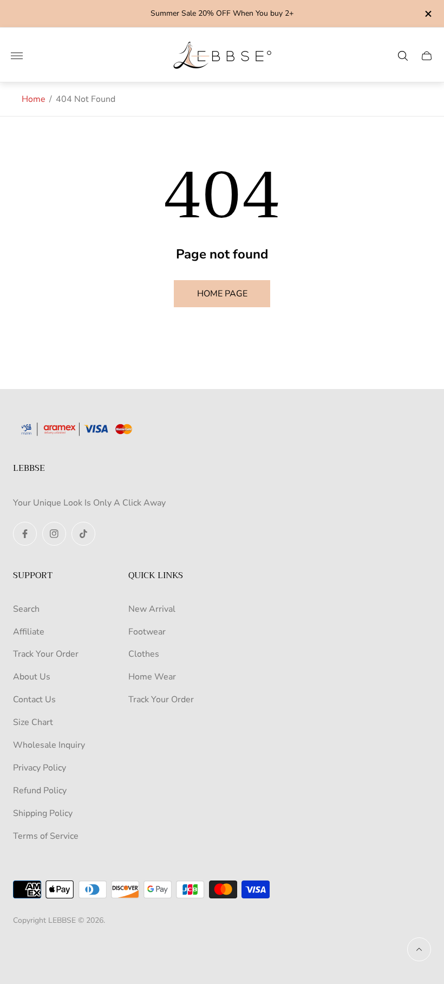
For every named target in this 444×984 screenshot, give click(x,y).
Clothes (143, 654)
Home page (222, 294)
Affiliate (28, 632)
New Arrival (151, 609)
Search (26, 609)
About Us (31, 677)
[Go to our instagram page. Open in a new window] (54, 534)
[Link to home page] (80, 430)
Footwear (147, 632)
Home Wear (152, 677)
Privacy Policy (39, 768)
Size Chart (33, 722)
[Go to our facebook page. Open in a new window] (25, 534)
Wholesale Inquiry (49, 745)
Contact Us (34, 699)
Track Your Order (46, 654)
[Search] (403, 56)
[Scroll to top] (419, 949)
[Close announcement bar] (427, 14)
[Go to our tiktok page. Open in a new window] (83, 534)
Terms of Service (46, 836)
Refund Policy (40, 791)
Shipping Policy (43, 813)
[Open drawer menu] (17, 56)
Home (33, 99)
